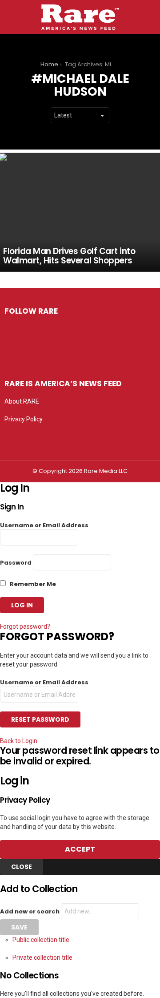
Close (21, 866)
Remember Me (32, 584)
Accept (80, 849)
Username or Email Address (44, 525)
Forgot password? (25, 626)
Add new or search (30, 911)
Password (16, 562)
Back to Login (18, 740)
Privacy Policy (23, 419)
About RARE (21, 401)
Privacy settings (26, 436)
